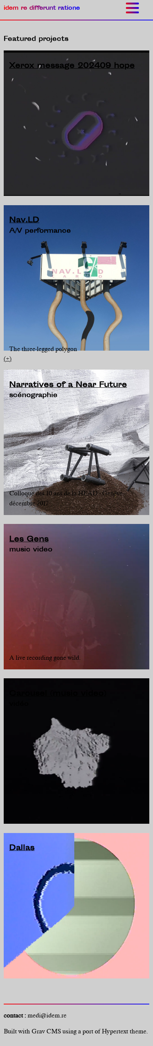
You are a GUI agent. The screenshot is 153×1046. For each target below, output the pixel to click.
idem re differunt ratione (42, 8)
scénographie (33, 395)
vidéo (19, 704)
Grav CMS (46, 1031)
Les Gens (29, 539)
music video (30, 550)
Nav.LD (24, 220)
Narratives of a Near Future (68, 385)
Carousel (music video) (57, 694)
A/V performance (40, 231)
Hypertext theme (124, 1031)
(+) (8, 358)
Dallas (22, 848)
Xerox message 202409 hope (72, 66)
